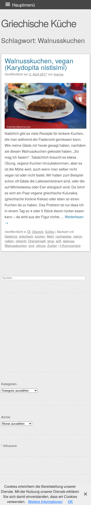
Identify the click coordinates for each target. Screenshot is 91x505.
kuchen (40, 236)
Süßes (49, 231)
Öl (28, 231)
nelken (9, 240)
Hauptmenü (23, 5)
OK (70, 501)
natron (77, 236)
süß (58, 240)
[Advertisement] (45, 333)
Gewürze (11, 236)
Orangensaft (37, 240)
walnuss (68, 240)
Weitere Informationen (45, 501)
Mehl (50, 236)
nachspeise (63, 236)
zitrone (41, 245)
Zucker (52, 245)
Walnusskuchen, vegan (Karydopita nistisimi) (39, 64)
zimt (31, 245)
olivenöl (21, 240)
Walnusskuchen (16, 245)
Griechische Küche (38, 23)
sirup (50, 240)
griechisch (26, 236)
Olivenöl (37, 231)
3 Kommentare (70, 245)
